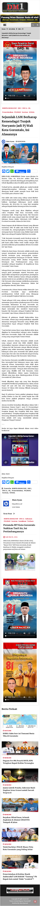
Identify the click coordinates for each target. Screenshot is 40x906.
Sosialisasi (22, 521)
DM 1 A (24, 108)
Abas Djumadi (24, 903)
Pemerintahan (7, 112)
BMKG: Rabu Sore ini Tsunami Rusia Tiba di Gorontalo (18, 734)
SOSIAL (31, 112)
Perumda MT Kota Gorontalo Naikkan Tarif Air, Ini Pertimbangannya (19, 528)
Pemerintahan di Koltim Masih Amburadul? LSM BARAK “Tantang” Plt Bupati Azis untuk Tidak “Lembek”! (20, 876)
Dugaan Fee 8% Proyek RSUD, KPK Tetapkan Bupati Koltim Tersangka (18, 762)
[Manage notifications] (35, 901)
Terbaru (30, 521)
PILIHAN (17, 112)
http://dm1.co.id (17, 504)
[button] (33, 25)
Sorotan (25, 112)
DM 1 (19, 108)
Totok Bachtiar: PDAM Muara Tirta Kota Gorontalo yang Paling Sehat (18, 848)
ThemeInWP (27, 901)
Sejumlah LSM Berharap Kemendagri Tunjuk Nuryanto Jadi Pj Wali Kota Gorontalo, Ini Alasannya (19, 125)
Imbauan (28, 519)
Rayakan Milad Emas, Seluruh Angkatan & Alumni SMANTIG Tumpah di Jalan (16, 819)
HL (29, 108)
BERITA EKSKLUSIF (9, 108)
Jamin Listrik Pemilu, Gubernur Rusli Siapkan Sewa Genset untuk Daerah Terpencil (19, 790)
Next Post (7, 514)
